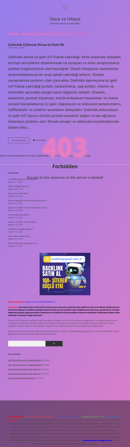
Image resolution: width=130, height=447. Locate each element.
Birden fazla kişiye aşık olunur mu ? (22, 243)
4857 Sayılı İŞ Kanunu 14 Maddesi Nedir (24, 360)
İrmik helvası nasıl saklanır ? (19, 215)
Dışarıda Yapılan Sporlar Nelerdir (21, 378)
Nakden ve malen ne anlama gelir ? (22, 222)
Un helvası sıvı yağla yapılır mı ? (21, 229)
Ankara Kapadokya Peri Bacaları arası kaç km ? (27, 200)
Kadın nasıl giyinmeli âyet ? (19, 186)
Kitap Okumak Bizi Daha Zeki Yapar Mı (24, 369)
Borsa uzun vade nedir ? (18, 193)
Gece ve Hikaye (65, 18)
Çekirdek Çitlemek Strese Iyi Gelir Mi (36, 45)
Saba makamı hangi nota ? (19, 236)
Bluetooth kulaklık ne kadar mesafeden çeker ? (27, 208)
